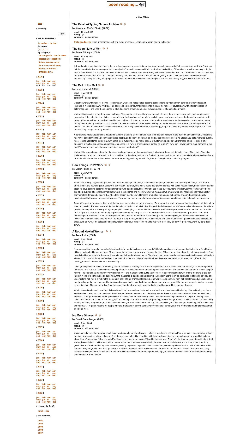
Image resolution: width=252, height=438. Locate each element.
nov (48, 99)
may (38, 83)
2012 (40, 261)
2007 (40, 327)
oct (43, 99)
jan (37, 81)
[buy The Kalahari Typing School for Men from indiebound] (125, 25)
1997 (40, 433)
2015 (40, 222)
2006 (40, 340)
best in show (60, 55)
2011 (40, 274)
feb (43, 81)
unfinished (44, 72)
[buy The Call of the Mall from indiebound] (103, 86)
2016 (40, 208)
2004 (40, 367)
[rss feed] (40, 24)
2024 (40, 103)
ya (51, 72)
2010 (40, 287)
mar (49, 81)
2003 (40, 380)
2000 (40, 424)
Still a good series (82, 42)
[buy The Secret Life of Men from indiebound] (107, 49)
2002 (40, 393)
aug (54, 83)
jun (43, 83)
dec (54, 99)
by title (53, 43)
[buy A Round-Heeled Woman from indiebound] (110, 232)
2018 (40, 182)
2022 (40, 129)
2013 (40, 248)
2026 (40, 77)
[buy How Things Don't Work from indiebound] (109, 165)
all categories (45, 55)
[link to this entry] (121, 25)
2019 (40, 169)
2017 (40, 195)
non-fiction (54, 65)
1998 (40, 430)
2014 (40, 235)
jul (48, 83)
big (47, 411)
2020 (40, 156)
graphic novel (52, 62)
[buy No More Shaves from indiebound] (100, 316)
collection (55, 59)
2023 (40, 116)
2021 (40, 142)
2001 (40, 420)
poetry (42, 68)
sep (38, 99)
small (40, 411)
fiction (42, 62)
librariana (43, 65)
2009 (40, 301)
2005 (40, 353)
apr (54, 81)
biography (44, 59)
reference (51, 68)
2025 (40, 90)
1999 (40, 427)
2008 (40, 314)
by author (42, 43)
